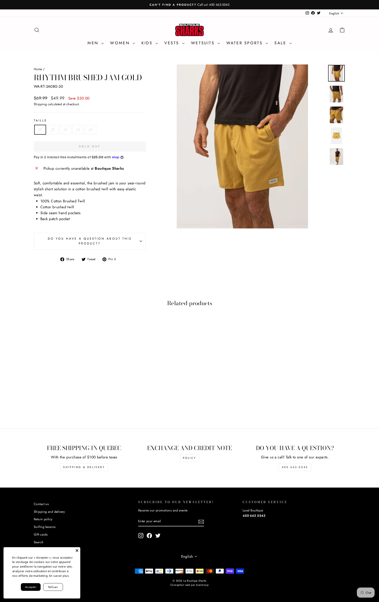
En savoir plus (59, 576)
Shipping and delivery (49, 511)
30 (40, 129)
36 (90, 129)
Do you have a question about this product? (90, 241)
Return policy (43, 519)
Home (38, 69)
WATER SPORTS (245, 43)
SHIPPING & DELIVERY (84, 467)
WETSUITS (203, 43)
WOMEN (121, 43)
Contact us (41, 504)
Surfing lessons (44, 527)
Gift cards (41, 534)
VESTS (172, 43)
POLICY (189, 458)
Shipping (40, 104)
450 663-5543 (295, 467)
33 (65, 129)
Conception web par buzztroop (189, 585)
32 (53, 129)
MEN (94, 43)
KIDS (147, 43)
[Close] (77, 550)
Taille (40, 120)
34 (78, 129)
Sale (281, 43)
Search (39, 542)
